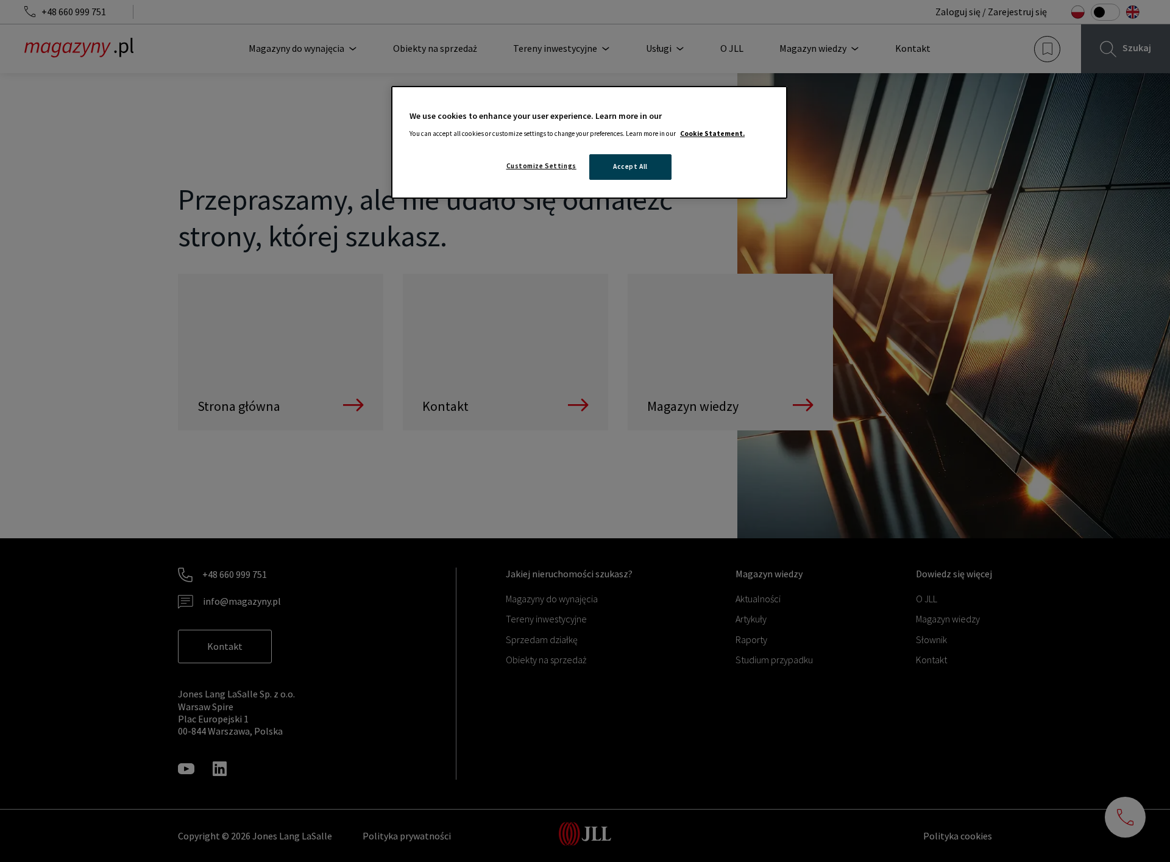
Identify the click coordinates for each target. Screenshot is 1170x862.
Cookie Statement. (712, 133)
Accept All (630, 166)
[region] (589, 142)
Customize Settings (541, 166)
